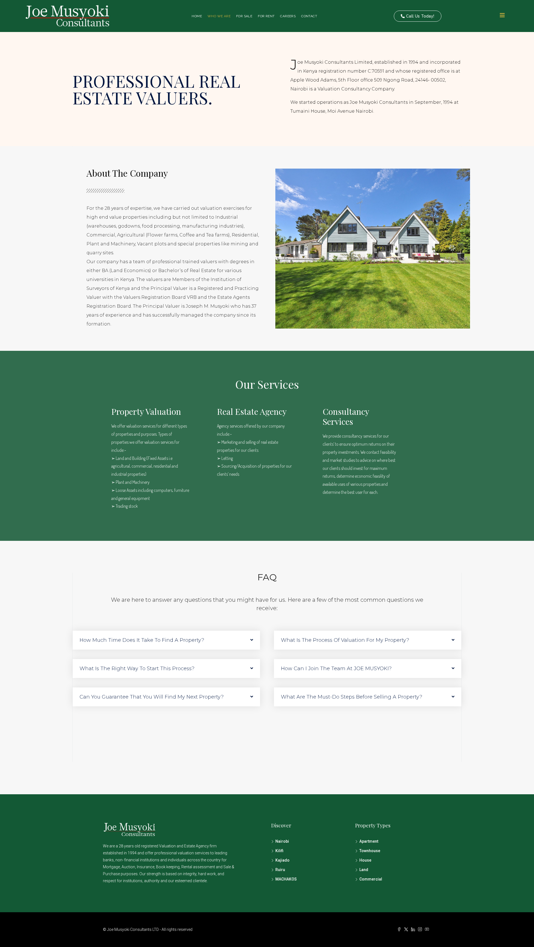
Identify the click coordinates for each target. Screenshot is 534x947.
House (365, 860)
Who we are (219, 16)
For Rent (266, 16)
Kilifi (279, 851)
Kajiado (282, 860)
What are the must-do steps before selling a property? (351, 697)
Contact (309, 16)
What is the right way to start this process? (137, 668)
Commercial (370, 879)
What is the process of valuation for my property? (345, 640)
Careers (288, 16)
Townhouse (369, 851)
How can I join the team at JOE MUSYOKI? (336, 668)
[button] (166, 640)
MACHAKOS (286, 879)
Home (197, 16)
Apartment (368, 841)
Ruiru (280, 869)
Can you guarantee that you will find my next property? (152, 697)
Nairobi (282, 841)
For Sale (244, 16)
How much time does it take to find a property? (142, 640)
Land (363, 869)
